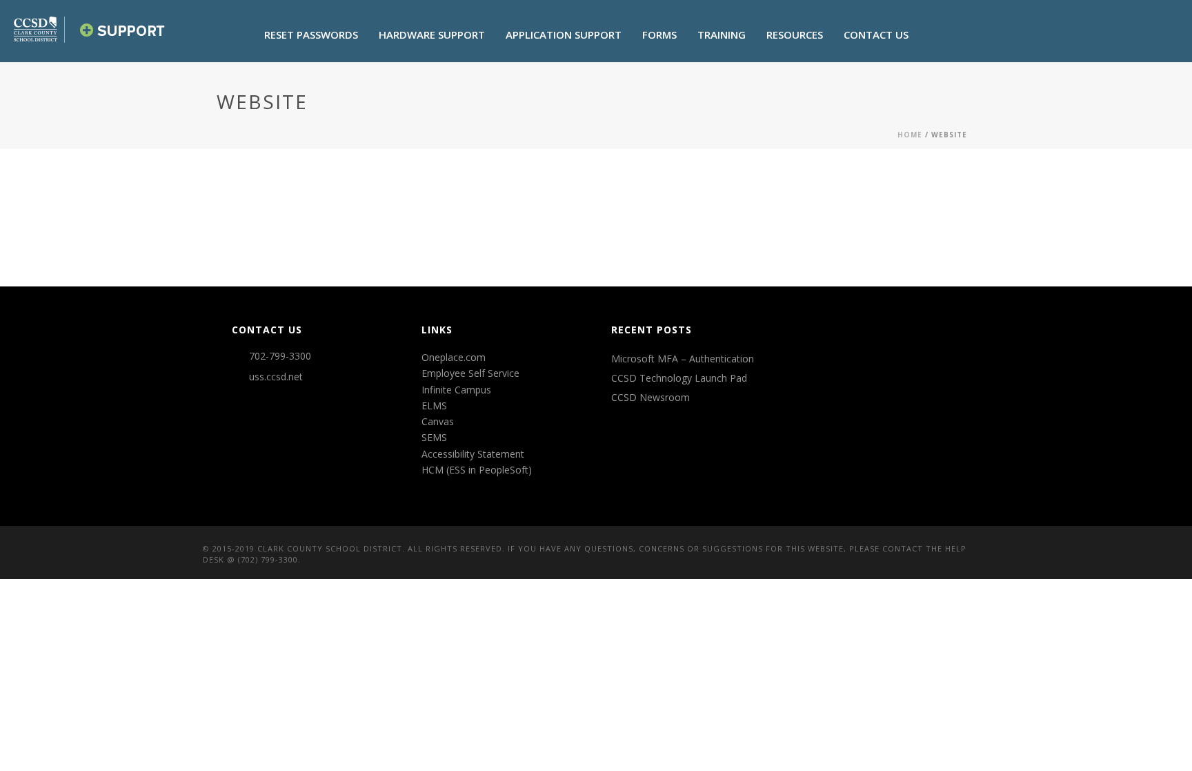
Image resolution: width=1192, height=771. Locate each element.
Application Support (564, 34)
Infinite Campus (456, 389)
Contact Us (876, 34)
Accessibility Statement (472, 453)
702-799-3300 (280, 356)
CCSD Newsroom (650, 397)
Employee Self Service (470, 373)
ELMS (434, 405)
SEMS (434, 437)
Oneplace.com (453, 357)
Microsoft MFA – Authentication (682, 359)
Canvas (437, 421)
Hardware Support (432, 34)
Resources (794, 34)
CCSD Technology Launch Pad (679, 378)
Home (909, 134)
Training (721, 34)
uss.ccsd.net (276, 377)
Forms (659, 34)
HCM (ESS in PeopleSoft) (476, 469)
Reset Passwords (311, 34)
